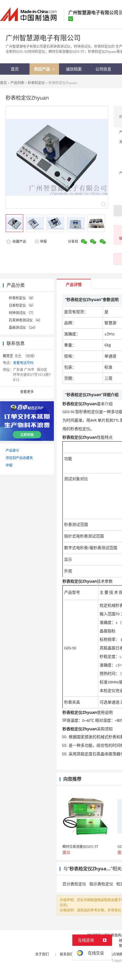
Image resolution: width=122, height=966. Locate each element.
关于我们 (42, 954)
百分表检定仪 (74, 883)
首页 (3, 82)
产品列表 (17, 82)
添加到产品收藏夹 (19, 457)
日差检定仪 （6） (22, 305)
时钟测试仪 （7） (22, 312)
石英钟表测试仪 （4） (25, 320)
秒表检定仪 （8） (22, 298)
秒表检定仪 (36, 82)
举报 (43, 241)
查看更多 (27, 391)
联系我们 (66, 954)
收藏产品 (19, 241)
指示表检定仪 (101, 883)
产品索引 (12, 450)
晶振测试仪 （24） (23, 327)
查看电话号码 (23, 362)
